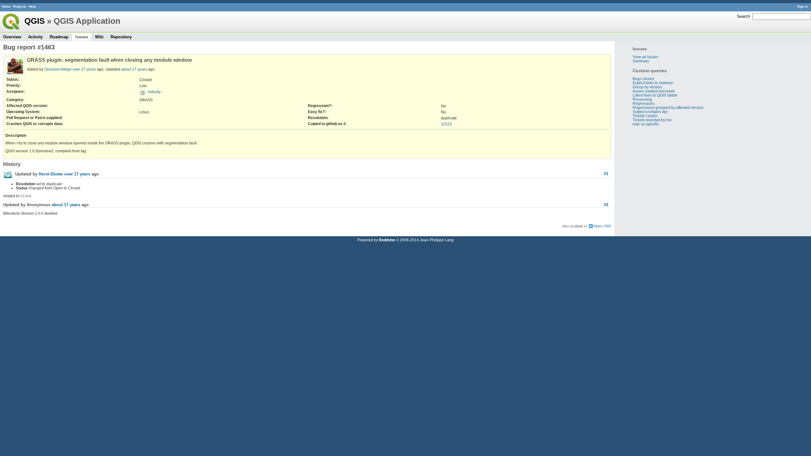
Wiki (99, 37)
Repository (121, 37)
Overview (12, 37)
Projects (19, 6)
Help (32, 6)
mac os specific (646, 124)
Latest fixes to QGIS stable (655, 95)
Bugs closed (643, 79)
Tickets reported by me (652, 120)
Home (6, 6)
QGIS (34, 21)
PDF (607, 226)
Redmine (387, 240)
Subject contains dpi (650, 112)
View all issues (645, 57)
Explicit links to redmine (653, 83)
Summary (641, 61)
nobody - (155, 92)
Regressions (644, 103)
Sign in (802, 6)
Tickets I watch (645, 116)
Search (743, 16)
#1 (606, 173)
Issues (81, 37)
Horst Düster (51, 174)
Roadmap (59, 37)
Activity (35, 37)
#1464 (25, 196)
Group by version (647, 87)
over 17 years (84, 69)
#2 (606, 204)
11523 (446, 124)
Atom (598, 226)
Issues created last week (654, 91)
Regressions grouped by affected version (668, 107)
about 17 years (134, 69)
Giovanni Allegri (58, 69)
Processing (642, 99)
